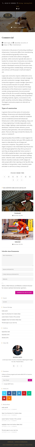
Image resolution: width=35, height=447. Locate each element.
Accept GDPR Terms (8, 384)
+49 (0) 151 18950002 (10, 3)
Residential (17, 213)
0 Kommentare (16, 45)
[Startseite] (11, 27)
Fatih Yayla (7, 43)
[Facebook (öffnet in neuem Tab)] (17, 8)
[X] (21, 366)
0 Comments (14, 409)
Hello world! (5, 311)
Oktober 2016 (5, 337)
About (6, 45)
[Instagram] (17, 366)
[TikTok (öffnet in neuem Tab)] (18, 8)
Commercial (21, 27)
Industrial (17, 242)
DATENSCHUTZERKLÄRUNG (21, 442)
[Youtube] (4, 398)
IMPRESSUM (10, 442)
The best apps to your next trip (9, 322)
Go (30, 380)
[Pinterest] (24, 393)
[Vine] (29, 393)
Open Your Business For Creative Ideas (11, 314)
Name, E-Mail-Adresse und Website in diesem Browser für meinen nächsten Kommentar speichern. (17, 287)
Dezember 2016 (5, 334)
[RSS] (9, 398)
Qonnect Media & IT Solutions (22, 445)
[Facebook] (13, 366)
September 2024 (6, 331)
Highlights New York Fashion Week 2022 (11, 319)
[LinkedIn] (19, 393)
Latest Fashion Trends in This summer (11, 317)
